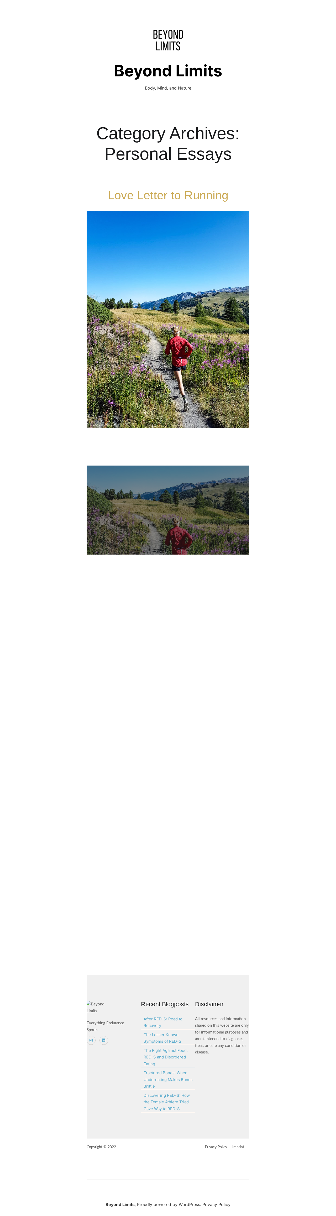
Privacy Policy (216, 1204)
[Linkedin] (103, 1040)
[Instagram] (91, 1040)
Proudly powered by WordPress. (169, 1204)
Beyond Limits (168, 70)
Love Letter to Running (168, 195)
